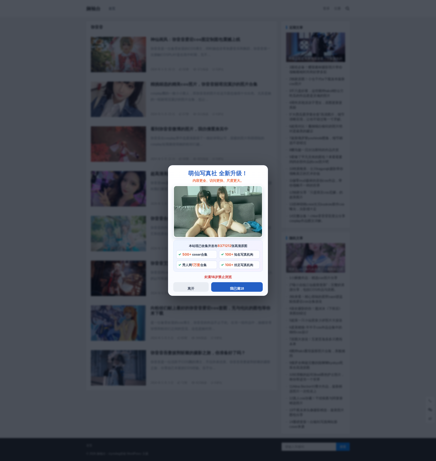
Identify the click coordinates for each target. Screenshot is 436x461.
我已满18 (237, 288)
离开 (191, 288)
